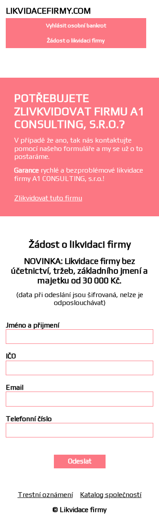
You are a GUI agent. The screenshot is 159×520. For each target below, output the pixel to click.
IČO (11, 356)
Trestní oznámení (45, 494)
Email (14, 388)
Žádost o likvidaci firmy (76, 40)
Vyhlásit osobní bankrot (76, 25)
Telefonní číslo (29, 419)
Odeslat (79, 461)
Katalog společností (110, 494)
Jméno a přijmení (32, 325)
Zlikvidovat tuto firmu (48, 198)
